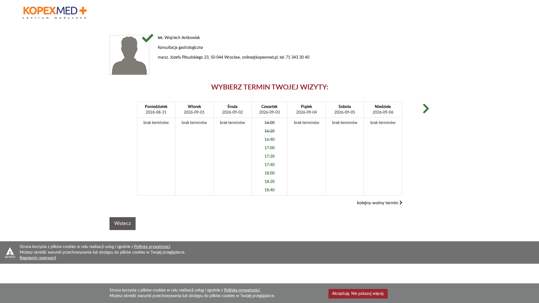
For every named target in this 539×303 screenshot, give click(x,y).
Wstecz (122, 223)
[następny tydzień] (426, 109)
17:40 (269, 165)
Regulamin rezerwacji (38, 258)
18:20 (269, 182)
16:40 (269, 140)
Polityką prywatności (152, 247)
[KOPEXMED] (55, 13)
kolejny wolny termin (378, 203)
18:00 (269, 173)
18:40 (269, 190)
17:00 (269, 148)
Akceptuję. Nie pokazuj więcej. (358, 294)
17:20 (269, 157)
